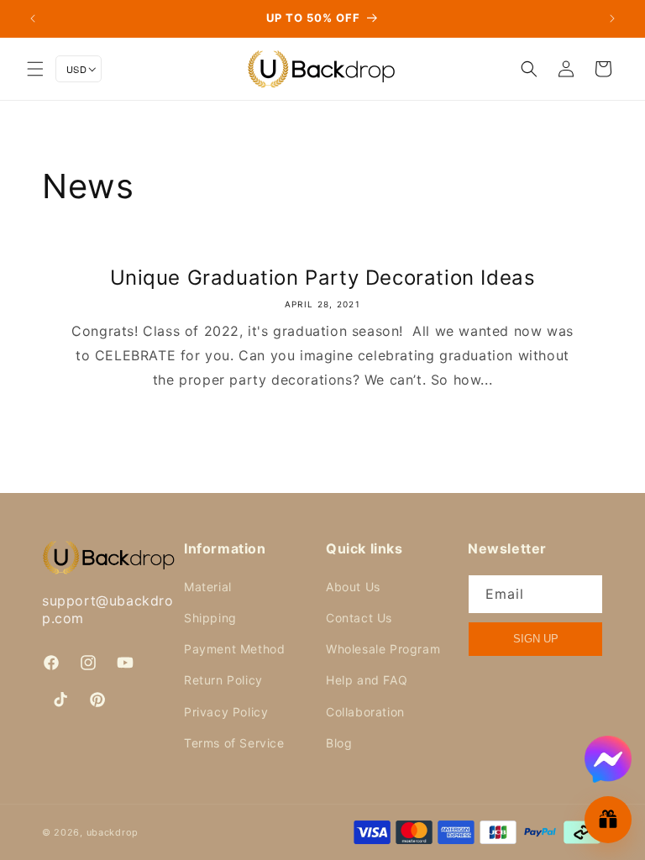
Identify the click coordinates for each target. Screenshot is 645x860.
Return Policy (223, 680)
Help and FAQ (366, 680)
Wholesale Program (383, 649)
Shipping (210, 618)
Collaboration (365, 712)
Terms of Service (234, 743)
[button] (35, 68)
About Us (353, 586)
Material (208, 586)
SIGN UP (535, 638)
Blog (339, 743)
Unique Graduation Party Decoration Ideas (323, 277)
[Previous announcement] (32, 18)
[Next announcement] (612, 18)
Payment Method (234, 649)
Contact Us (359, 618)
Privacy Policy (226, 712)
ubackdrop (113, 832)
